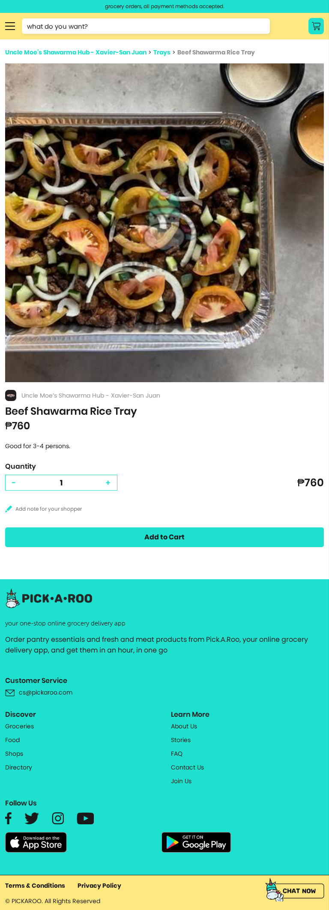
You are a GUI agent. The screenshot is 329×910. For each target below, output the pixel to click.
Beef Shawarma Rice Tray (216, 52)
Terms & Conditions (35, 885)
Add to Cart (164, 537)
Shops (14, 753)
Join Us (181, 781)
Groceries (19, 726)
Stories (181, 740)
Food (12, 740)
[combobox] (146, 26)
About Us (184, 726)
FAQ (176, 753)
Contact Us (187, 767)
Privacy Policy (99, 885)
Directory (18, 767)
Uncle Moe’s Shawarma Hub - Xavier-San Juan (76, 52)
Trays (161, 52)
